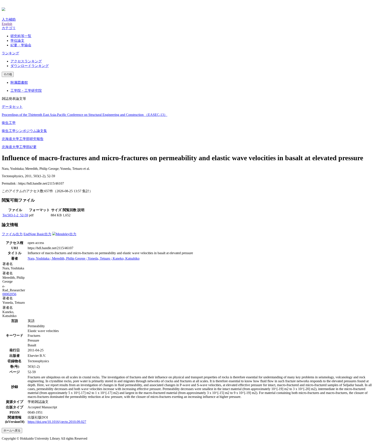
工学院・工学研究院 (26, 90)
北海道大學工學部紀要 (19, 147)
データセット (12, 106)
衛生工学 (9, 123)
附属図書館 (19, 82)
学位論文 (17, 40)
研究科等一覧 (20, 36)
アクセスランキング (26, 61)
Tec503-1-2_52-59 (15, 215)
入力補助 (9, 19)
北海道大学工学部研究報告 (23, 139)
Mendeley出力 (66, 234)
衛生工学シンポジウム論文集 (24, 131)
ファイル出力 (12, 234)
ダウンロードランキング (29, 66)
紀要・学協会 (20, 45)
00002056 (9, 294)
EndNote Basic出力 (37, 234)
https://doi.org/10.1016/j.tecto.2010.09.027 (57, 422)
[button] (9, 28)
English (7, 24)
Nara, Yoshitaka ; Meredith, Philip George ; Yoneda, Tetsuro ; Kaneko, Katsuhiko (83, 258)
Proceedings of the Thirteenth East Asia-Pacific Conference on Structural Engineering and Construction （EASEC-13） (84, 115)
